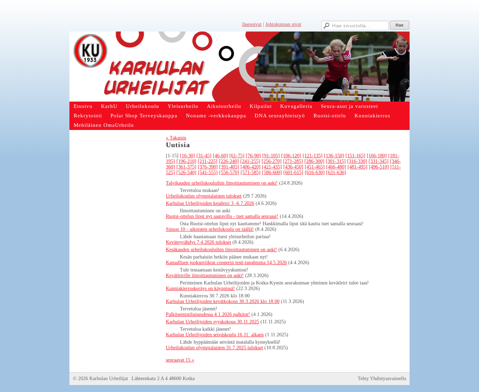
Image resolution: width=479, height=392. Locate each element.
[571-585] (251, 172)
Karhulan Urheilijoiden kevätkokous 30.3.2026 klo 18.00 (222, 301)
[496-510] (379, 167)
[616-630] (315, 172)
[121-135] (313, 155)
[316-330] (357, 161)
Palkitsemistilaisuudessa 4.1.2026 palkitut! (208, 314)
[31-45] (203, 155)
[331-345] (379, 161)
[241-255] (250, 161)
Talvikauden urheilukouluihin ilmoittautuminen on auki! (222, 183)
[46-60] (220, 155)
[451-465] (315, 167)
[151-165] (355, 155)
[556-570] (229, 172)
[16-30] (187, 155)
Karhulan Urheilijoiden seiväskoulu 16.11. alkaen (215, 334)
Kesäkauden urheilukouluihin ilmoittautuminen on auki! (221, 249)
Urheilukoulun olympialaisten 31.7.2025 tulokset (214, 347)
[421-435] (272, 167)
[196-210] (186, 161)
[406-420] (251, 167)
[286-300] (314, 161)
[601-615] (293, 172)
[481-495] (357, 167)
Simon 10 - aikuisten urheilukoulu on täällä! (210, 229)
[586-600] (272, 172)
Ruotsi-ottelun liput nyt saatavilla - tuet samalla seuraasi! (222, 216)
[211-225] (207, 161)
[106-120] (291, 155)
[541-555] (208, 172)
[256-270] (272, 161)
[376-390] (208, 167)
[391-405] (229, 167)
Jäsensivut (252, 24)
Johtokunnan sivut (283, 24)
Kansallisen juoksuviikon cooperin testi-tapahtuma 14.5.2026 (226, 262)
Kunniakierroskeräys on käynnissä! (200, 288)
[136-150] (334, 155)
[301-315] (336, 161)
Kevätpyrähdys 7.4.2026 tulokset (198, 242)
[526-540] (186, 172)
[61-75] (236, 155)
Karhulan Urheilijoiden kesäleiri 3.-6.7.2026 (210, 203)
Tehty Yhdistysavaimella (382, 378)
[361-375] (186, 167)
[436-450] (293, 167)
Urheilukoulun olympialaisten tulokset (204, 196)
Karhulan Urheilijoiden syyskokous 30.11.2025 (212, 321)
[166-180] (377, 155)
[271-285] (293, 161)
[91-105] (271, 155)
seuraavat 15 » (180, 360)
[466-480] (336, 167)
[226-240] (229, 161)
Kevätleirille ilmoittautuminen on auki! (205, 275)
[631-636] (336, 172)
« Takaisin (176, 137)
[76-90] (253, 155)
